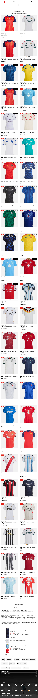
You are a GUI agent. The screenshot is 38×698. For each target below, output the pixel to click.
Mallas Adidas (9, 659)
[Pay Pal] (2, 690)
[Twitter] (9, 685)
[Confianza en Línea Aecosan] (29, 690)
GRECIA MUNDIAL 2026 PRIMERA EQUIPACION (9, 157)
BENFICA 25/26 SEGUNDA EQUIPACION (27, 522)
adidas (3, 659)
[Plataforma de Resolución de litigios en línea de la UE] (36, 690)
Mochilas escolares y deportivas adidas (28, 659)
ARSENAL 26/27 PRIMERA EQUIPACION (8, 302)
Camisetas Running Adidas (16, 667)
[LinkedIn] (29, 685)
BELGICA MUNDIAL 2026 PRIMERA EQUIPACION (9, 181)
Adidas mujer (12, 663)
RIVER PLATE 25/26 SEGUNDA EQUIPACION (8, 498)
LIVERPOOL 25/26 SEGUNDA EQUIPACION (27, 132)
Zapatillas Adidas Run (5, 667)
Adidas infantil (26, 667)
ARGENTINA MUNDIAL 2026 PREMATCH (27, 302)
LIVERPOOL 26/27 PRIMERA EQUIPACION (8, 351)
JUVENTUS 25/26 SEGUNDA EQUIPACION (8, 596)
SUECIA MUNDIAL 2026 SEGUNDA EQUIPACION (28, 205)
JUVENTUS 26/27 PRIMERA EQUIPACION (8, 547)
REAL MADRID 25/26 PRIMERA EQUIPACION (9, 326)
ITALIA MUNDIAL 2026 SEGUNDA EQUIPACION (9, 401)
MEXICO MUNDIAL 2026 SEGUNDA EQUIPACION (9, 376)
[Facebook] (2, 685)
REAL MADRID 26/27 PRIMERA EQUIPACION (28, 34)
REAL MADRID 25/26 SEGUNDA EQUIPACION (28, 498)
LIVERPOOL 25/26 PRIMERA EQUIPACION (27, 572)
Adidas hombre (16, 659)
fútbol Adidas (16, 623)
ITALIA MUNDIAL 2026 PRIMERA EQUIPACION (28, 401)
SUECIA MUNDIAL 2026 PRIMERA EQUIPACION (28, 83)
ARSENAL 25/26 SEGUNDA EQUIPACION (27, 181)
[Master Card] (16, 690)
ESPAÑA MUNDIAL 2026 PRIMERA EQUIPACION (9, 59)
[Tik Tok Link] (36, 685)
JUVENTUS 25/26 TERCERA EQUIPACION (8, 205)
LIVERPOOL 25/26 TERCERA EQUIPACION (27, 157)
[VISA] (9, 690)
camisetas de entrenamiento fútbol (25, 622)
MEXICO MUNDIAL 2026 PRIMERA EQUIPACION (9, 229)
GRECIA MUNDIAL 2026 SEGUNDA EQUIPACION (9, 83)
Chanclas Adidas (4, 663)
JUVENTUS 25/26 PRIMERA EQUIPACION (8, 572)
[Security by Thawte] (22, 690)
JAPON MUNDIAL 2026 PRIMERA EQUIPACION (28, 229)
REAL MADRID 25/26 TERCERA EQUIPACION (8, 425)
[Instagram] (16, 685)
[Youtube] (22, 685)
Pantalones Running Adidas (21, 663)
